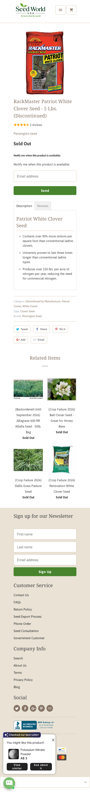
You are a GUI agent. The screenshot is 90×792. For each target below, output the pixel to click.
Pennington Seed (25, 133)
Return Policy (23, 609)
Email (41, 339)
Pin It (62, 329)
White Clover (30, 306)
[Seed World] (30, 13)
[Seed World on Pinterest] (41, 708)
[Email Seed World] (49, 708)
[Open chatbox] (9, 783)
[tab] (24, 206)
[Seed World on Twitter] (17, 708)
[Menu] (60, 10)
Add (23, 339)
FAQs (17, 602)
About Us (20, 665)
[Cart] (71, 10)
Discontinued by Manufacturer (43, 301)
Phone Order (22, 623)
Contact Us (21, 595)
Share (43, 329)
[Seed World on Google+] (33, 708)
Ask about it (41, 766)
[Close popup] (51, 738)
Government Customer (29, 638)
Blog (17, 687)
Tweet (24, 329)
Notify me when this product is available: (37, 155)
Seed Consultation (26, 631)
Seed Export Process (27, 616)
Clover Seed (27, 311)
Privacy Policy (23, 680)
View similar (17, 766)
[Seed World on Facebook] (25, 708)
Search (18, 658)
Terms (18, 672)
